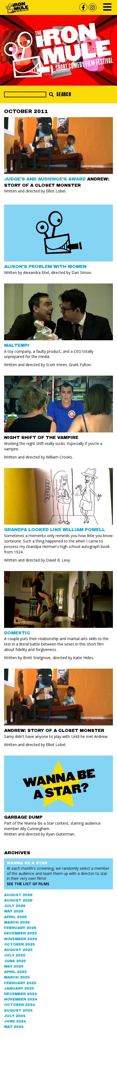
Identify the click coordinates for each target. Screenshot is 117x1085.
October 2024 (19, 1005)
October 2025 (19, 944)
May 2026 (13, 911)
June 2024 (15, 1021)
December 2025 (20, 933)
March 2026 (17, 922)
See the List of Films (28, 883)
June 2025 (15, 961)
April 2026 (15, 917)
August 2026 (18, 895)
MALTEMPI (16, 345)
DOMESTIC (17, 633)
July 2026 (14, 906)
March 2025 (17, 977)
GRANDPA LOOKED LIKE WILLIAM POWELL (54, 529)
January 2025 (19, 988)
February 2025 (20, 983)
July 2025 (14, 955)
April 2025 (15, 972)
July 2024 (14, 1016)
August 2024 (18, 1010)
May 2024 (13, 1027)
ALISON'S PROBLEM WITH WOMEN (45, 266)
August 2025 (18, 950)
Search (63, 94)
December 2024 (20, 994)
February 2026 (20, 928)
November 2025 (20, 939)
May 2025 (13, 966)
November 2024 (20, 999)
